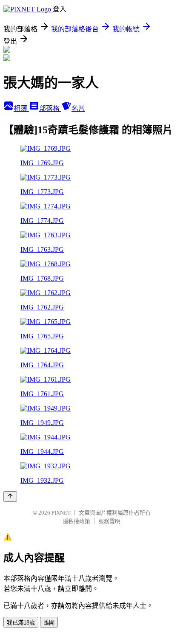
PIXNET (61, 512)
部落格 (50, 108)
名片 (78, 108)
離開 (48, 622)
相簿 (21, 108)
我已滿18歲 (21, 622)
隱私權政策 (76, 521)
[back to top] (10, 496)
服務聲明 (109, 521)
